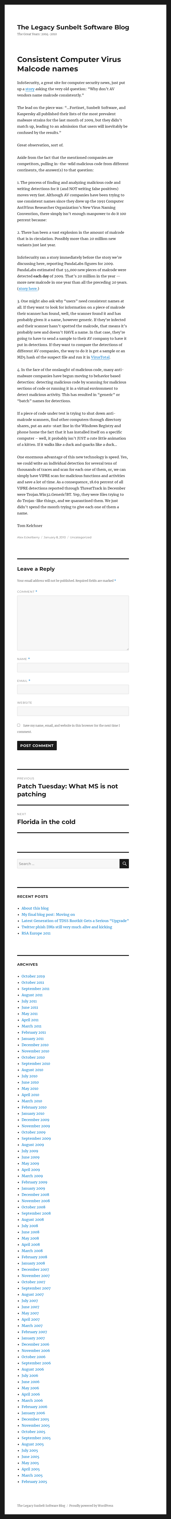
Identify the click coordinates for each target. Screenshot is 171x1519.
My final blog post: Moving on (48, 914)
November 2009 (36, 1126)
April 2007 (31, 1319)
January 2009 (33, 1188)
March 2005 (32, 1475)
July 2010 (29, 1076)
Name (23, 659)
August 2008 (33, 1219)
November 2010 (35, 1051)
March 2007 (32, 1325)
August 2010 (32, 1070)
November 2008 (36, 1201)
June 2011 (30, 1007)
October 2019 (33, 976)
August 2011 (32, 995)
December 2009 (35, 1119)
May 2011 (30, 1013)
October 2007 (33, 1282)
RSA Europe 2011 (36, 933)
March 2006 (32, 1400)
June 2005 (30, 1456)
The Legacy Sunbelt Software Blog (73, 27)
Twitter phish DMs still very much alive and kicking (67, 927)
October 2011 (33, 982)
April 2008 (31, 1244)
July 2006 (30, 1375)
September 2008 (36, 1213)
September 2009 (36, 1138)
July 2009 (30, 1151)
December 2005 (35, 1419)
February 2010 (34, 1107)
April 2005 (31, 1469)
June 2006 (31, 1382)
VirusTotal (100, 357)
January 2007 (33, 1338)
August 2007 (33, 1294)
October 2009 (34, 1132)
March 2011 (31, 1026)
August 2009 (33, 1144)
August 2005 (33, 1444)
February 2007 (34, 1332)
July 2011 (29, 1001)
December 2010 (35, 1045)
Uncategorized (81, 537)
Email (24, 681)
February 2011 (34, 1032)
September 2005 (36, 1438)
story (30, 89)
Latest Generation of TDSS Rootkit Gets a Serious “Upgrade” (75, 920)
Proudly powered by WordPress (91, 1506)
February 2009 (34, 1182)
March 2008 (32, 1250)
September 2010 (36, 1063)
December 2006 (35, 1344)
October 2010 (33, 1057)
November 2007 (36, 1275)
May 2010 (30, 1088)
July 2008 (30, 1226)
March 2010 (32, 1101)
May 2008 (30, 1238)
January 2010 (33, 1113)
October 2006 (34, 1357)
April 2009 (31, 1169)
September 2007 (36, 1288)
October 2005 (33, 1431)
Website (24, 702)
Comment (27, 592)
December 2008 (35, 1194)
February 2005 (34, 1481)
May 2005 (30, 1463)
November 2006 (36, 1350)
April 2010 (30, 1095)
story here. (28, 288)
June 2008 (30, 1232)
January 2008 (33, 1263)
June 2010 (30, 1082)
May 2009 (30, 1163)
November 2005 (36, 1425)
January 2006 (33, 1413)
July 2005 (30, 1450)
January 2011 (33, 1038)
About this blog (35, 908)
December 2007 (35, 1269)
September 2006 (36, 1363)
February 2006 (34, 1406)
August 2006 (33, 1369)
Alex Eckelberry (28, 537)
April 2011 (30, 1020)
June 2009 (31, 1157)
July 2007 (30, 1300)
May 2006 (30, 1388)
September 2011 (35, 988)
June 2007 (30, 1307)
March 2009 (32, 1176)
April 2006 (31, 1394)
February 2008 (34, 1257)
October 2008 (33, 1207)
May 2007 (30, 1313)
